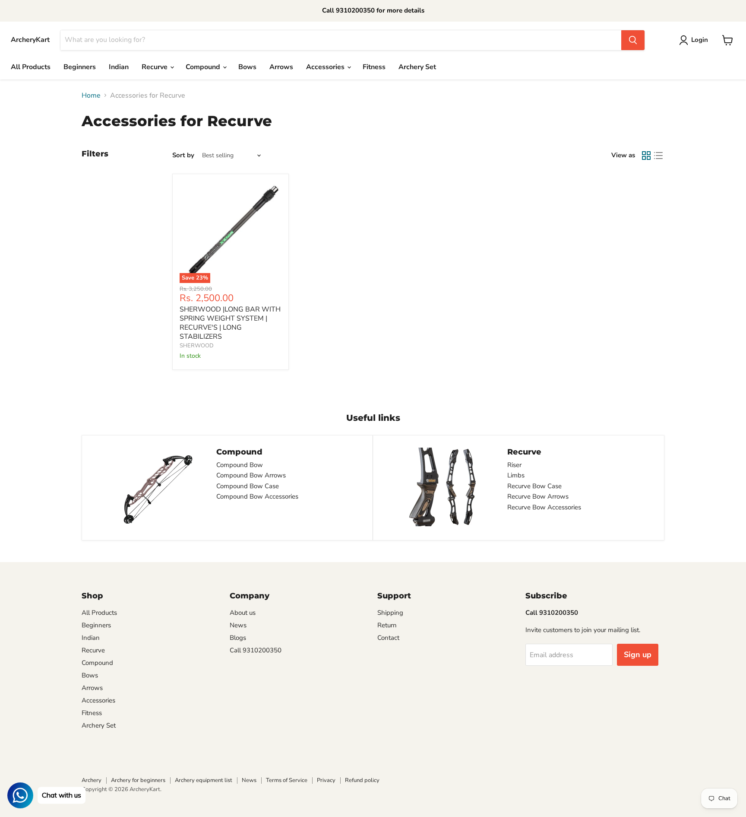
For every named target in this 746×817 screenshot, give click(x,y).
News (238, 625)
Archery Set (417, 67)
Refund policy (362, 780)
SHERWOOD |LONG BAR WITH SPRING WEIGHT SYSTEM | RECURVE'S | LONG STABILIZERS (230, 323)
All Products (31, 67)
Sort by (183, 155)
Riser (514, 465)
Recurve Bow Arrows (538, 496)
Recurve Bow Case (534, 486)
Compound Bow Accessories (257, 496)
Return (387, 625)
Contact (388, 637)
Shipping (390, 612)
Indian (119, 67)
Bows (247, 67)
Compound (204, 67)
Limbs (516, 475)
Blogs (238, 637)
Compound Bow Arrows (251, 475)
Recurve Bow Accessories (544, 507)
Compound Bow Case (247, 486)
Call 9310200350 (255, 650)
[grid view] (646, 155)
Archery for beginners (138, 780)
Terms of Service (286, 780)
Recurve (155, 67)
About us (243, 612)
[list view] (658, 155)
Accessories (326, 67)
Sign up (637, 654)
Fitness (374, 67)
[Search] (633, 40)
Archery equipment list (203, 780)
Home (91, 95)
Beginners (79, 67)
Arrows (281, 67)
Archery (91, 780)
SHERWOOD (197, 346)
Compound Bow (239, 465)
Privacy (326, 780)
